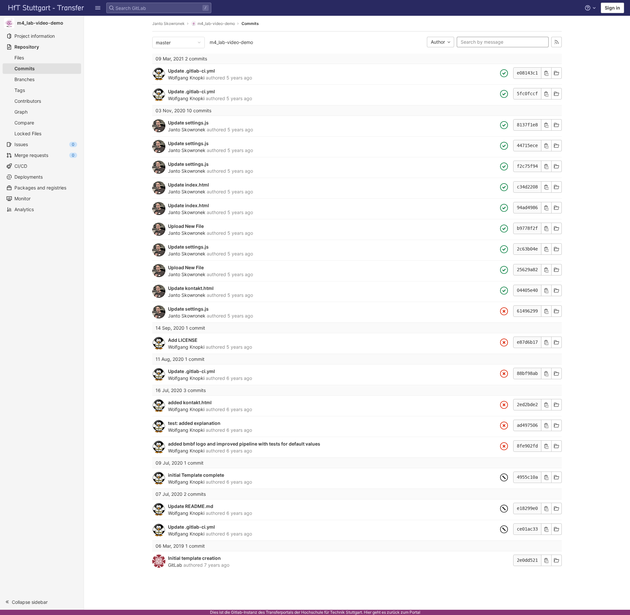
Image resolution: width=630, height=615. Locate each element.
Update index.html (188, 184)
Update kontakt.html (191, 288)
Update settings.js (188, 122)
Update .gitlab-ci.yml (191, 71)
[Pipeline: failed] (504, 311)
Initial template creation (194, 558)
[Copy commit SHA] (546, 73)
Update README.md (190, 506)
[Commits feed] (556, 42)
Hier (367, 612)
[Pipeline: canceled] (504, 477)
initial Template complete (196, 475)
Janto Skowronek (168, 23)
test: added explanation (194, 423)
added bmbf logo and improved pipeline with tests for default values (244, 444)
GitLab (175, 565)
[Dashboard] (46, 7)
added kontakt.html (190, 402)
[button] (98, 8)
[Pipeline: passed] (504, 73)
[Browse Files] (556, 73)
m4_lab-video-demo (231, 42)
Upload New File (186, 226)
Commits (250, 23)
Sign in (612, 8)
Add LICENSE (183, 340)
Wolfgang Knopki (186, 77)
